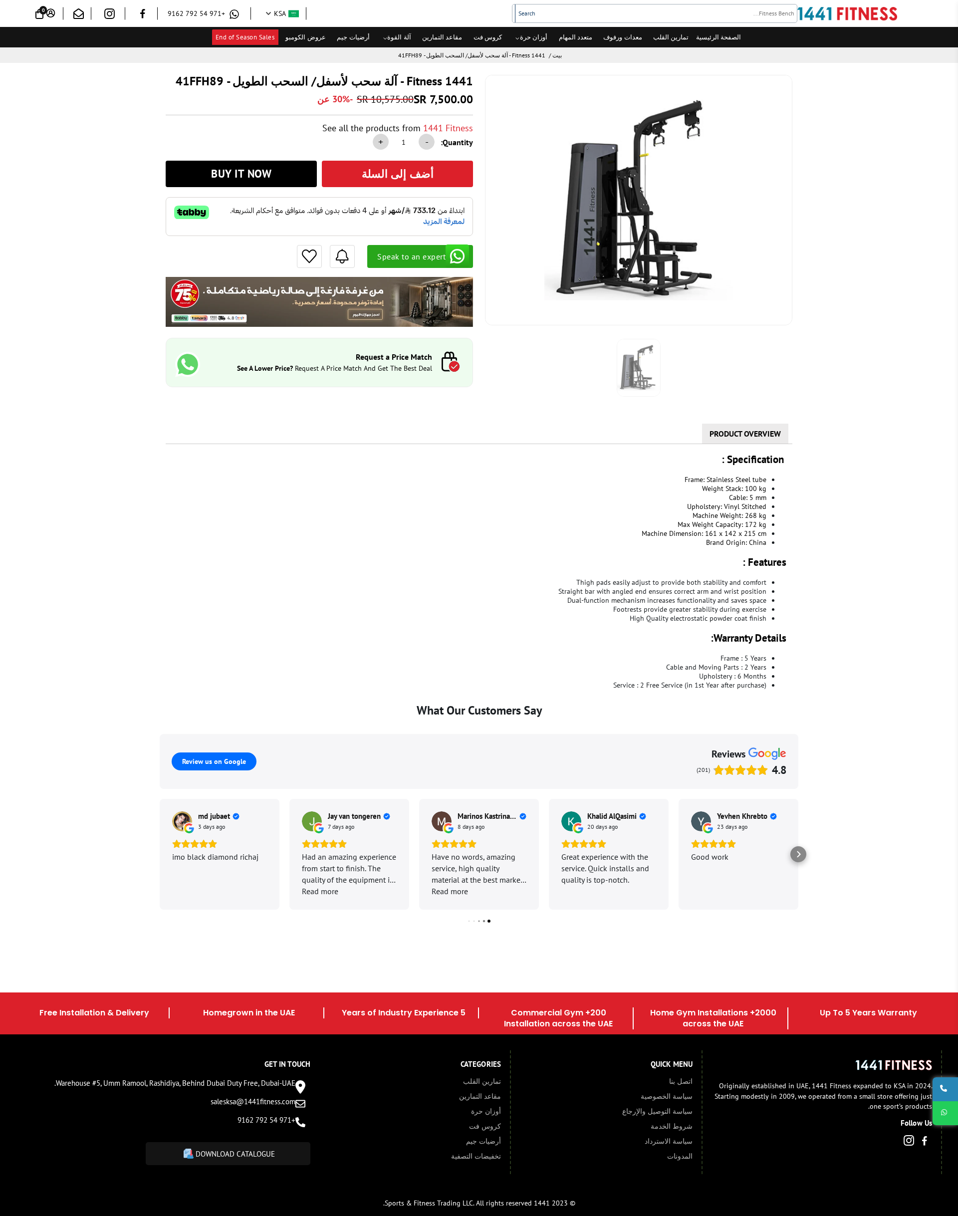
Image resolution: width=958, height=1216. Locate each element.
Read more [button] (320, 891)
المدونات (680, 1156)
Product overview (745, 434)
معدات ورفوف (622, 37)
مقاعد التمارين (442, 37)
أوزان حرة (534, 37)
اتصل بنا (681, 1081)
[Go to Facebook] (142, 15)
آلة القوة (399, 37)
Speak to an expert (411, 256)
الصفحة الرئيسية (719, 37)
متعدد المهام (576, 37)
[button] (160, 854)
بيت (557, 55)
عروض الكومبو (305, 37)
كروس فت (488, 37)
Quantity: (457, 142)
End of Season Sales (245, 37)
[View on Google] (182, 821)
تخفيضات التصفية (476, 1156)
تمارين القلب (671, 37)
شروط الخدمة (672, 1126)
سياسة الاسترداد (669, 1141)
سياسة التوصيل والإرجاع (657, 1111)
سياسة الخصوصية (667, 1096)
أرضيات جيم (353, 37)
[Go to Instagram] (109, 15)
